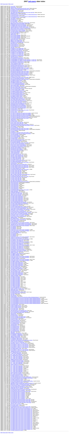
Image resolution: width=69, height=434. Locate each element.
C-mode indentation (14, 221)
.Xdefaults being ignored (15, 351)
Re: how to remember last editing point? (18, 316)
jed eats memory (14, 296)
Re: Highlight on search (15, 17)
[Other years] (10, 432)
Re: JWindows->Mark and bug (16, 338)
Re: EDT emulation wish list (16, 232)
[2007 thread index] (4, 432)
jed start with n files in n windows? (17, 388)
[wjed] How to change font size (16, 50)
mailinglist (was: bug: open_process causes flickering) (21, 224)
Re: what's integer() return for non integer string (19, 165)
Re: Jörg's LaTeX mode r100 (16, 170)
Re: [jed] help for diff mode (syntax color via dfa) (20, 67)
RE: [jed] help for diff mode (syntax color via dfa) (20, 68)
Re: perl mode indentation (15, 36)
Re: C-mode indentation (15, 231)
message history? (14, 324)
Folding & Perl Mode (14, 275)
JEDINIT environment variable (16, 359)
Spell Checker (13, 119)
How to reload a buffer (15, 85)
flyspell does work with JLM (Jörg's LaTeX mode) (20, 387)
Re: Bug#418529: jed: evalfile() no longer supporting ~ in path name (23, 59)
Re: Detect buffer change (15, 291)
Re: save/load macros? (15, 320)
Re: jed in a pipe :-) (14, 111)
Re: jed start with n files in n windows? (18, 390)
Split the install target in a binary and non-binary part (20, 27)
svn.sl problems (14, 126)
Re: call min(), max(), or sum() (16, 404)
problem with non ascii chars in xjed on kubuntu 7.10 (21, 407)
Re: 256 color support (15, 15)
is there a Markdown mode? (16, 63)
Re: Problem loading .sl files (16, 348)
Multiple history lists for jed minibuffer (18, 23)
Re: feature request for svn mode (17, 379)
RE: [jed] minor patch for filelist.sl (17, 149)
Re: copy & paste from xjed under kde (18, 386)
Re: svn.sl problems (14, 127)
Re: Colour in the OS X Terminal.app (17, 342)
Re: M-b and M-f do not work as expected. (18, 250)
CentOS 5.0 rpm (14, 120)
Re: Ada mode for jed (15, 44)
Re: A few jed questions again (16, 267)
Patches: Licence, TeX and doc (16, 193)
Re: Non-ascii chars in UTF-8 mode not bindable (20, 214)
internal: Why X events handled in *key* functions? (20, 209)
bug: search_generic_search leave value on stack (20, 22)
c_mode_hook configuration (16, 353)
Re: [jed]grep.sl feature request (16, 80)
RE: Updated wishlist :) (15, 218)
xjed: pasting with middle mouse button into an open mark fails (22, 12)
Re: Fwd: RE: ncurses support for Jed (18, 160)
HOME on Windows (14, 252)
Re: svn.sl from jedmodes (15, 135)
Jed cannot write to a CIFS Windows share (19, 310)
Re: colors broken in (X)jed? (16, 270)
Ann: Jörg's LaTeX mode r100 (16, 101)
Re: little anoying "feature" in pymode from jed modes (21, 385)
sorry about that (13, 295)
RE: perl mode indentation (16, 37)
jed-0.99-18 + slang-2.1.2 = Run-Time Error (19, 343)
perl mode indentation (15, 31)
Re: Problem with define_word (16, 192)
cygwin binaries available (15, 336)
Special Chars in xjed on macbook (17, 28)
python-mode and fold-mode (16, 194)
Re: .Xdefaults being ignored (16, 352)
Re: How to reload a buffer (16, 89)
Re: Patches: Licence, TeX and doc (17, 210)
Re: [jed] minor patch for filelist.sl (17, 148)
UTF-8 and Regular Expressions (17, 57)
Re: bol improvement (14, 183)
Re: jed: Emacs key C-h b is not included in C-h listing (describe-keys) (24, 14)
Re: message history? (15, 328)
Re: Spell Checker (14, 121)
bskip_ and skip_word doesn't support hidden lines (20, 174)
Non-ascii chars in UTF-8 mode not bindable (19, 213)
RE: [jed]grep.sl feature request (16, 82)
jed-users (32, 1)
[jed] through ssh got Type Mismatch (17, 103)
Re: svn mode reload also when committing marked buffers (22, 381)
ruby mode (13, 47)
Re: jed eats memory (14, 304)
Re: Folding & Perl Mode (15, 276)
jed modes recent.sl (14, 56)
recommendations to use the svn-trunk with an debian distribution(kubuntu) (25, 297)
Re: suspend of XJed (15, 205)
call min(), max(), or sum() (15, 403)
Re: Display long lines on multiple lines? (18, 292)
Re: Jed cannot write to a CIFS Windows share (19, 311)
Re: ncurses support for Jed (16, 159)
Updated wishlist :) (14, 217)
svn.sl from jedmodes (15, 134)
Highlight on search (14, 13)
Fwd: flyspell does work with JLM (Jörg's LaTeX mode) (21, 402)
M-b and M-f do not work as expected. (18, 249)
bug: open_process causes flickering (18, 143)
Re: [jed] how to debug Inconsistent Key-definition (20, 75)
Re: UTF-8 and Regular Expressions (18, 78)
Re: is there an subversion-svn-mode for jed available (21, 113)
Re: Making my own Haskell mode (17, 42)
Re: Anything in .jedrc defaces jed (17, 239)
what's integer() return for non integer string (19, 164)
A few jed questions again (15, 266)
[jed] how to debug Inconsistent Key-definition (19, 74)
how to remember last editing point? (17, 312)
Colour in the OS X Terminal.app (17, 341)
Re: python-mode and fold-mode (17, 195)
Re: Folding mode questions (16, 157)
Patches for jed (13, 7)
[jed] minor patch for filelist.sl (16, 147)
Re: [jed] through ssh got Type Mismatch (18, 104)
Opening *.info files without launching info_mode (20, 8)
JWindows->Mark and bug (16, 337)
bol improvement (14, 163)
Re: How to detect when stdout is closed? (18, 100)
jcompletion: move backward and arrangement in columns (22, 340)
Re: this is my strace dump (16, 319)
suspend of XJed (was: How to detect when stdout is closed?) (22, 125)
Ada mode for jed (14, 43)
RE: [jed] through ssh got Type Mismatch (18, 105)
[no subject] (13, 131)
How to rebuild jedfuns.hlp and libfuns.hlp (18, 202)
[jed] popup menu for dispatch (16, 140)
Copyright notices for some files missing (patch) (20, 26)
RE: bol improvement (15, 182)
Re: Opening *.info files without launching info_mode (21, 9)
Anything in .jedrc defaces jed (16, 237)
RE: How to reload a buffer (16, 87)
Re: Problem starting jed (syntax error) (18, 98)
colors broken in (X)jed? (15, 269)
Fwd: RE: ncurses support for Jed (17, 156)
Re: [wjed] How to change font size (17, 51)
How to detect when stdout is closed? (18, 99)
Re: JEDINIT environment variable (17, 360)
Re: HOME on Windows (15, 254)
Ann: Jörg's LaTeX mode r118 (16, 180)
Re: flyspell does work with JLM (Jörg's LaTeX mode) (21, 389)
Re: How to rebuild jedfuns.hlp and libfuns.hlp (19, 203)
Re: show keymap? (14, 315)
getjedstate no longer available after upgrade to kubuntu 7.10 (22, 383)
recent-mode (13, 6)
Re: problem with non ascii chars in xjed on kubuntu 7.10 (21, 408)
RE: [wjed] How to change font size (17, 62)
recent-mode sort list (14, 39)
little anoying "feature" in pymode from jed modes (20, 384)
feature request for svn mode (16, 372)
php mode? (13, 294)
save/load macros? (14, 314)
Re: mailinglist (13, 226)
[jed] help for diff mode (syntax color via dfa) (19, 65)
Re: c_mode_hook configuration (17, 354)
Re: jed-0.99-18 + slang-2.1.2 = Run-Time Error (19, 344)
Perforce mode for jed (15, 364)
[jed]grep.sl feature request (16, 76)
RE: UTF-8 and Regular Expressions (18, 86)
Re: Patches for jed (14, 10)
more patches (13, 18)
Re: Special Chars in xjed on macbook (18, 29)
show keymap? (13, 313)
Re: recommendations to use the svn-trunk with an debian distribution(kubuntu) (25, 298)
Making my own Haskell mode (16, 40)
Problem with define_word (16, 191)
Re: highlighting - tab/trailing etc (17, 334)
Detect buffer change (14, 290)
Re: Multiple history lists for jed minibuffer (18, 24)
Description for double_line (16, 81)
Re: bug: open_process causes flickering (18, 144)
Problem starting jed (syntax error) (17, 97)
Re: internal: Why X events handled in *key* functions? (21, 212)
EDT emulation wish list (15, 220)
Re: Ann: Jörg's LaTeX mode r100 (17, 122)
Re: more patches (14, 20)
